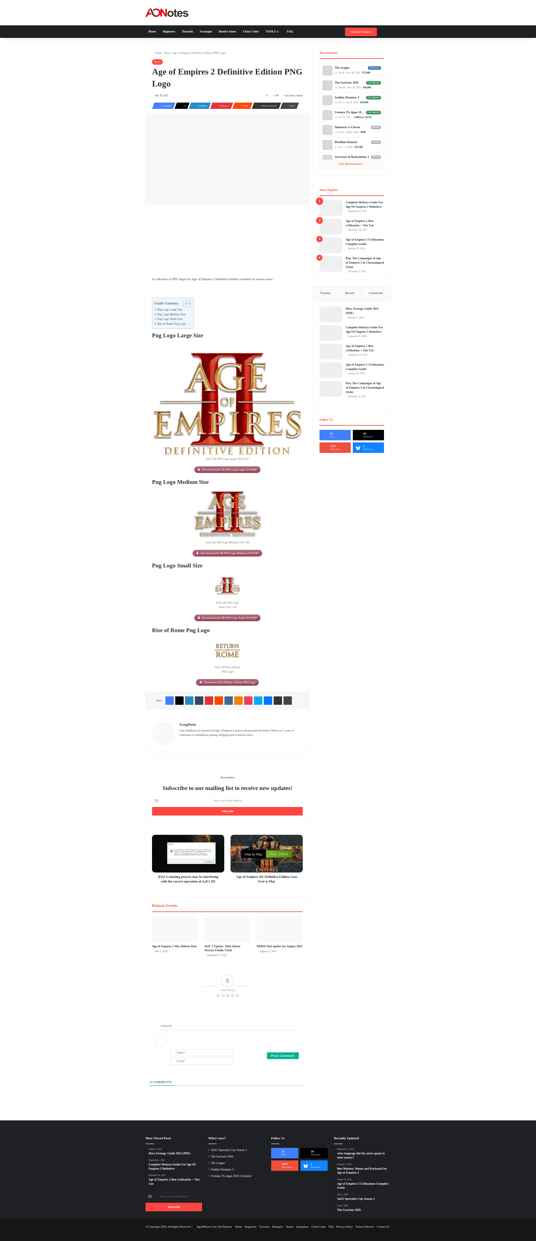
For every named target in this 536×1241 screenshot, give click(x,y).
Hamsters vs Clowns (347, 127)
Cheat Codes (250, 31)
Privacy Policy (344, 1226)
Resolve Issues (227, 31)
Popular (326, 293)
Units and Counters (361, 31)
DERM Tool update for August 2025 (279, 946)
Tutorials (187, 31)
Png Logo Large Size (170, 309)
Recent (349, 293)
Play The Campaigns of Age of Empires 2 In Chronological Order (365, 263)
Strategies (205, 31)
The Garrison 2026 (346, 82)
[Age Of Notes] (167, 12)
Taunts (289, 1226)
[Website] (181, 741)
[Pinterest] (209, 700)
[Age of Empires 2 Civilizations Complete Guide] (331, 245)
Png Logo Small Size (170, 319)
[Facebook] (169, 700)
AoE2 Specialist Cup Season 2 (229, 1150)
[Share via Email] (278, 700)
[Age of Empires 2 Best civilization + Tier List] (331, 227)
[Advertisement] (227, 240)
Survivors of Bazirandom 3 (352, 157)
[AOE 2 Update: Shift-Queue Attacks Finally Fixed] (227, 929)
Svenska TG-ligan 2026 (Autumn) (350, 112)
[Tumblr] (199, 700)
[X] (179, 700)
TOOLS (270, 31)
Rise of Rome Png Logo (171, 323)
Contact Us (383, 1226)
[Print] (287, 700)
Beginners (168, 31)
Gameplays (302, 1226)
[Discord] (375, 72)
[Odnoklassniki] (238, 700)
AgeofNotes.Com (206, 1226)
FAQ (289, 31)
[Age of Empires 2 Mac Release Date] (175, 929)
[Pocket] (248, 700)
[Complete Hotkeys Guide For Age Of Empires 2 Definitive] (331, 208)
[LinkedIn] (189, 700)
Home (152, 31)
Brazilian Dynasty (346, 142)
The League (342, 67)
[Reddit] (219, 700)
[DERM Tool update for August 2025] (280, 929)
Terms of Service (365, 1226)
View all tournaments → (352, 163)
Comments (376, 293)
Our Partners (225, 1226)
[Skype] (258, 700)
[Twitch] (379, 72)
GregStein (187, 724)
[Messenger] (268, 700)
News (167, 52)
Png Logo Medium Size (171, 314)
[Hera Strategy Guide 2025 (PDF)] (331, 314)
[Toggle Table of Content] (184, 303)
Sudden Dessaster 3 (347, 97)
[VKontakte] (228, 700)
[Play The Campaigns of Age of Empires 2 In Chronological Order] (331, 264)
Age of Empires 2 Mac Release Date (174, 946)
